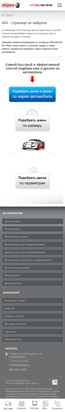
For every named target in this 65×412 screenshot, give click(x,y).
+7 (41, 5)
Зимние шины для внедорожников (25, 252)
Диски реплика (13, 283)
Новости (9, 308)
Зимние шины (13, 221)
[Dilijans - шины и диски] (12, 6)
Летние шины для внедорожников (24, 244)
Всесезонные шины (16, 236)
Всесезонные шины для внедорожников (28, 259)
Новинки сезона (14, 316)
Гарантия (10, 331)
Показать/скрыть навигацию (59, 5)
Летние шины (12, 229)
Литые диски (12, 275)
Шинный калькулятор (17, 267)
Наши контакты (13, 339)
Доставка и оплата (15, 323)
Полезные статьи (15, 300)
